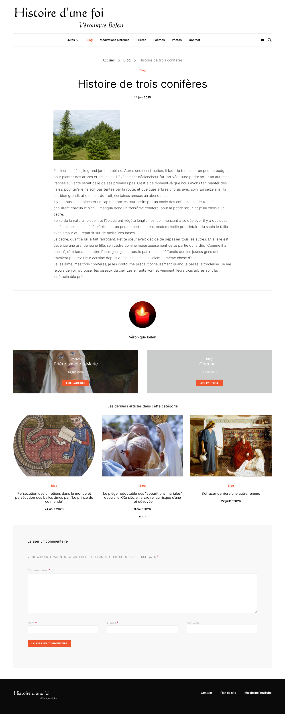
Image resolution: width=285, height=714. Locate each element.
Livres (71, 40)
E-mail (112, 622)
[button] (139, 516)
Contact (194, 40)
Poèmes (159, 40)
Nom (32, 622)
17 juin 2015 (209, 372)
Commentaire (37, 570)
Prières (141, 40)
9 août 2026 (142, 509)
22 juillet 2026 (231, 501)
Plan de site (228, 692)
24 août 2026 (54, 509)
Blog (89, 40)
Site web (193, 623)
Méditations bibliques (114, 40)
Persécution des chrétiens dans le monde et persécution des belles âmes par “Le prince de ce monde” (54, 497)
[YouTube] (262, 40)
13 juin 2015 (76, 372)
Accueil (108, 60)
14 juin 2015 (142, 97)
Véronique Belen (142, 337)
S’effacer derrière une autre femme (231, 493)
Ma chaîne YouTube (258, 692)
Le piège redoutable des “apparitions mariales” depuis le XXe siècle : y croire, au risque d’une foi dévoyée (142, 497)
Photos (177, 40)
